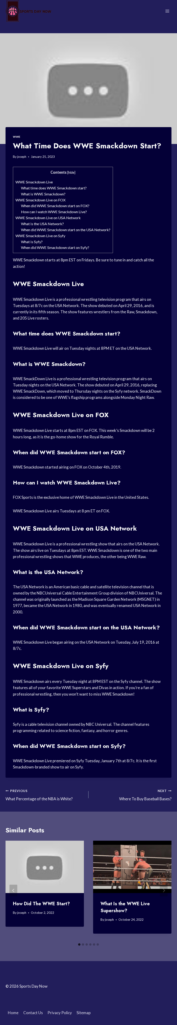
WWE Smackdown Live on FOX (40, 200)
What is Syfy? (32, 241)
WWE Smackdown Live (34, 182)
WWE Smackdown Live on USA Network (48, 217)
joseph (21, 156)
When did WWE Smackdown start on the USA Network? (65, 229)
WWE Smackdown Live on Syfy (40, 235)
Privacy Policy (59, 1012)
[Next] (164, 891)
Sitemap (84, 1012)
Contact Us (33, 1012)
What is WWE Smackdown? (43, 194)
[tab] (79, 944)
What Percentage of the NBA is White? (39, 795)
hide (71, 172)
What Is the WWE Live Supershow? (125, 907)
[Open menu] (167, 11)
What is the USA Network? (42, 223)
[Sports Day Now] (29, 11)
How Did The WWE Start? (41, 903)
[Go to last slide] (13, 891)
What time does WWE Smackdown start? (54, 188)
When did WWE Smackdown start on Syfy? (55, 247)
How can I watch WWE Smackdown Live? (54, 211)
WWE (17, 136)
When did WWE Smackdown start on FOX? (55, 205)
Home (13, 1012)
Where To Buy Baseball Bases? (145, 795)
